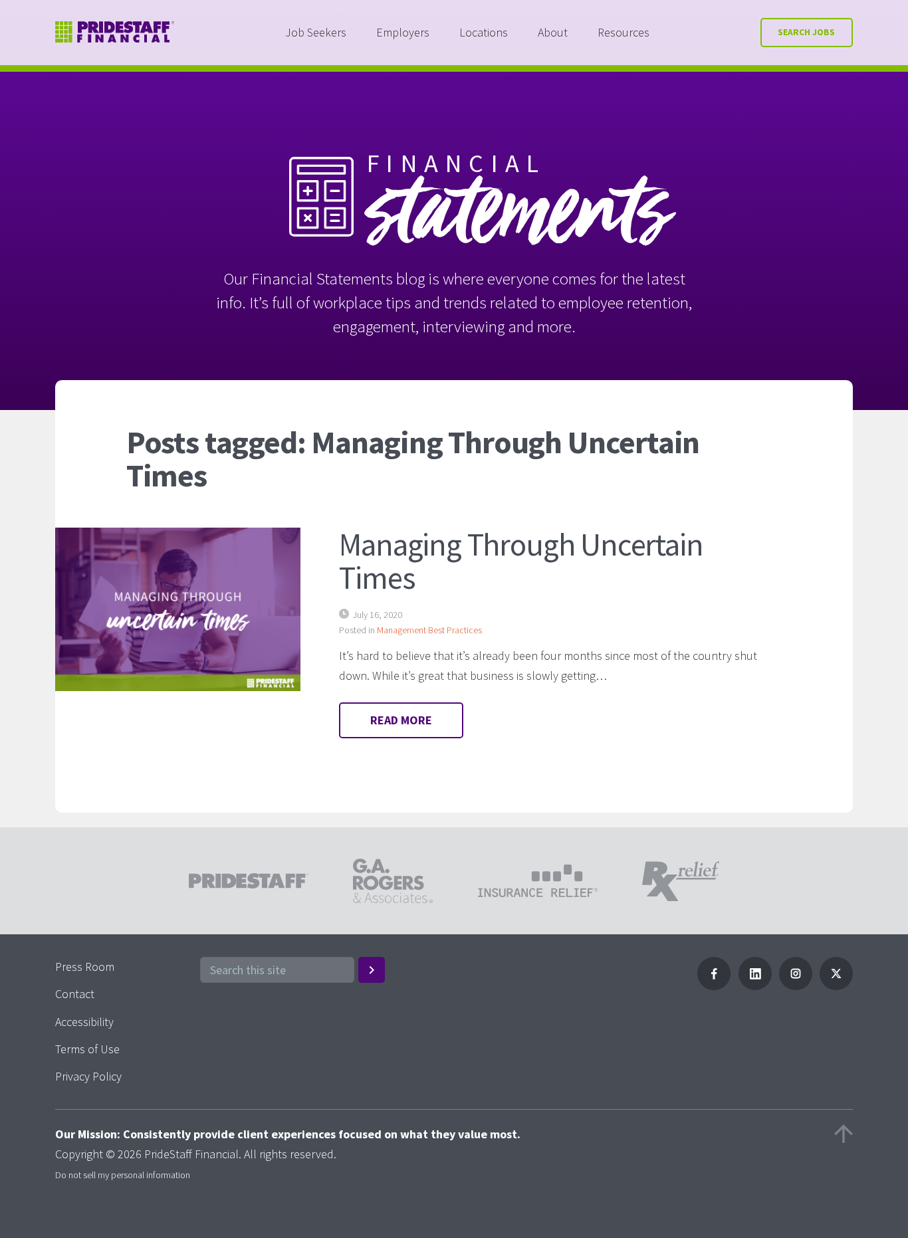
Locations (483, 32)
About (553, 32)
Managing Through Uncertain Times (521, 560)
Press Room (84, 966)
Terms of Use (87, 1049)
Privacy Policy (88, 1076)
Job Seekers (315, 32)
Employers (402, 32)
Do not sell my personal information (122, 1175)
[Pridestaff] (115, 32)
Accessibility (84, 1021)
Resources (623, 32)
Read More (401, 720)
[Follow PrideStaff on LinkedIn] (755, 985)
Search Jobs (806, 32)
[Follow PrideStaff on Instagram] (795, 985)
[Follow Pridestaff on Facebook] (714, 985)
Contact (74, 993)
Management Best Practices (429, 630)
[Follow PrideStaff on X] (836, 985)
